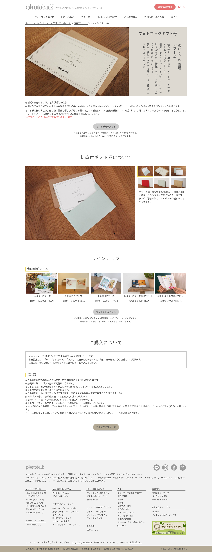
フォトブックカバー (95, 518)
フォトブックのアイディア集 (164, 515)
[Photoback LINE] (156, 470)
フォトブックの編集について (130, 493)
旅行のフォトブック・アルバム (65, 512)
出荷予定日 (122, 496)
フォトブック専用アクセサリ (99, 507)
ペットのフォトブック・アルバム (66, 525)
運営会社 (85, 549)
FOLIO (36, 506)
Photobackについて (95, 489)
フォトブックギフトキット (98, 515)
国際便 (120, 503)
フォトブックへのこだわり (98, 493)
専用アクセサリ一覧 (106, 427)
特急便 (120, 499)
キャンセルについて (126, 512)
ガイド (120, 489)
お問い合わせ (136, 542)
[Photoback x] (182, 470)
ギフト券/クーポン (125, 516)
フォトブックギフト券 (96, 512)
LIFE (32, 496)
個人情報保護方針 (70, 549)
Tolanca (155, 512)
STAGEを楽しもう (60, 496)
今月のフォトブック (160, 493)
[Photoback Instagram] (165, 470)
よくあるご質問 (124, 519)
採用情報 (96, 549)
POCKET (34, 512)
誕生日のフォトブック (61, 518)
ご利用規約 (30, 549)
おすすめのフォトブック (62, 504)
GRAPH (36, 493)
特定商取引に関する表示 (49, 549)
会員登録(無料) (165, 7)
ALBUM (34, 503)
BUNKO (35, 499)
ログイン (182, 7)
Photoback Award (60, 493)
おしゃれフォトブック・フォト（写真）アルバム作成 (48, 23)
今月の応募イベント (160, 499)
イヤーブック (58, 515)
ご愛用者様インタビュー (97, 496)
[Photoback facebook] (174, 470)
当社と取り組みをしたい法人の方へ (119, 549)
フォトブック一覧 (33, 489)
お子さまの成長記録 (60, 521)
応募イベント (92, 530)
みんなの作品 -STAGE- (61, 489)
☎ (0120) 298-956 (82, 542)
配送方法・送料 (124, 506)
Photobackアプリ (33, 525)
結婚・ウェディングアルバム (64, 508)
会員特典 (90, 526)
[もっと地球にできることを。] (169, 534)
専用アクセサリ (80, 23)
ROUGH (35, 509)
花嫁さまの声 (92, 499)
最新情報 (156, 489)
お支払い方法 (123, 509)
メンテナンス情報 (159, 496)
